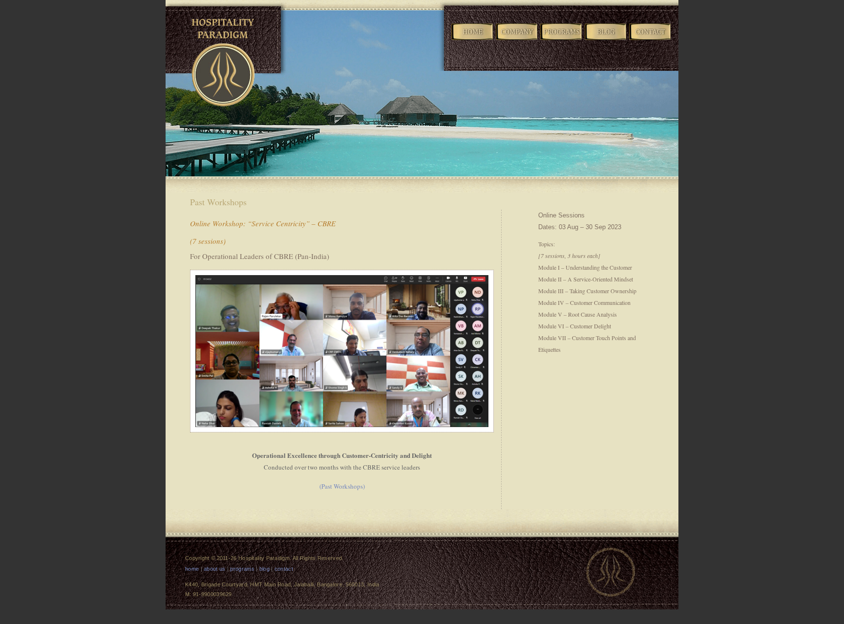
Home (472, 39)
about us (214, 569)
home (192, 569)
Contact (650, 39)
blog (264, 569)
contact (283, 569)
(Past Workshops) (342, 486)
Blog (606, 39)
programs (242, 569)
